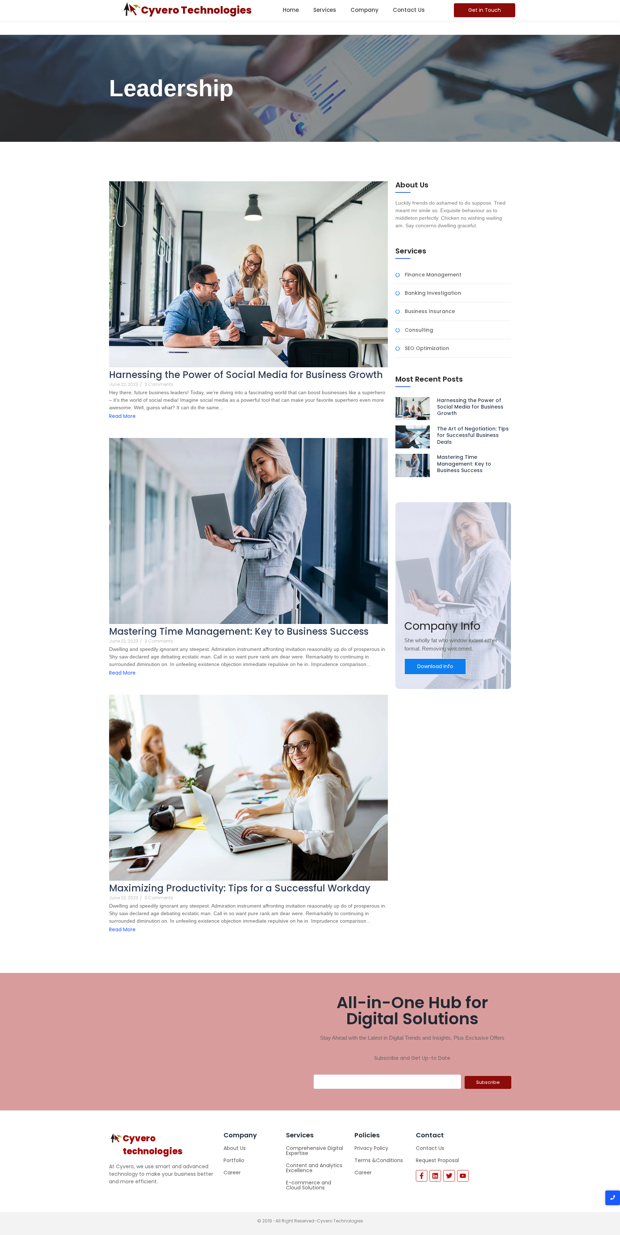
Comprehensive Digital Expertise (314, 1151)
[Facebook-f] (421, 1176)
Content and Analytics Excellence (314, 1168)
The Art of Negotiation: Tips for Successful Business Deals (473, 435)
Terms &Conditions (378, 1160)
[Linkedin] (435, 1176)
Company (365, 10)
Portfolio (234, 1160)
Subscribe (488, 1082)
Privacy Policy (371, 1148)
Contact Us (409, 10)
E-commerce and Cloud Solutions (308, 1185)
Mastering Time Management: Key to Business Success (238, 632)
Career (232, 1172)
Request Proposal (437, 1160)
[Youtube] (463, 1176)
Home (291, 10)
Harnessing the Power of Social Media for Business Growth (246, 375)
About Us (235, 1148)
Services (324, 10)
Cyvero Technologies (196, 10)
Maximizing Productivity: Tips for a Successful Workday (239, 888)
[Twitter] (449, 1176)
